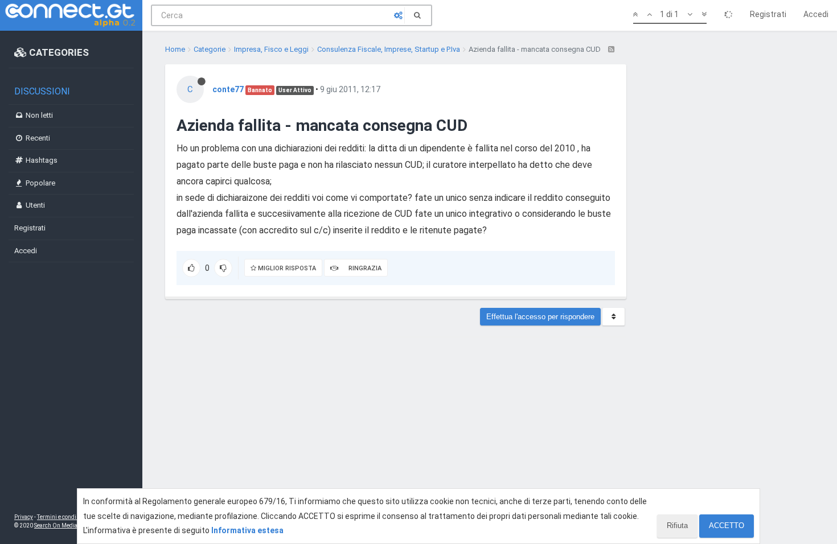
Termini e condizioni (63, 517)
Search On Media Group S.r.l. (71, 525)
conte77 (228, 89)
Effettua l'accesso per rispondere (540, 316)
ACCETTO (726, 525)
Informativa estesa (247, 530)
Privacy (23, 517)
